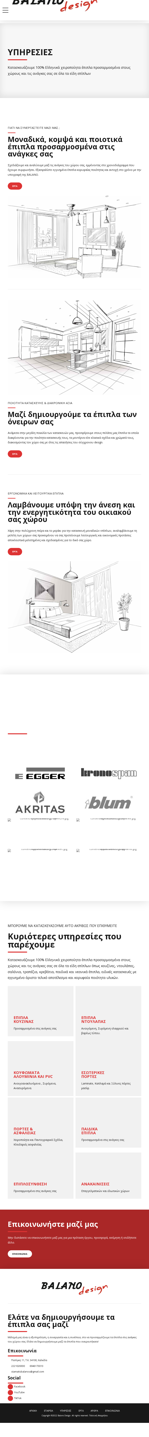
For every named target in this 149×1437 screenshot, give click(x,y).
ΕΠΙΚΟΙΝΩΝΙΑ (112, 1410)
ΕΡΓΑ (81, 1410)
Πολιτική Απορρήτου (98, 1415)
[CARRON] (43, 831)
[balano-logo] (74, 1288)
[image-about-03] (74, 607)
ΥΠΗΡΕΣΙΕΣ (65, 1410)
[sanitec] (43, 862)
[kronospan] (108, 773)
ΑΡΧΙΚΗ (33, 1410)
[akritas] (40, 802)
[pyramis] (111, 862)
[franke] (111, 831)
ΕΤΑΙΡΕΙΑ (48, 1410)
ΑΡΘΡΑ (94, 1410)
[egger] (40, 773)
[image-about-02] (74, 347)
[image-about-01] (74, 237)
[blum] (108, 802)
